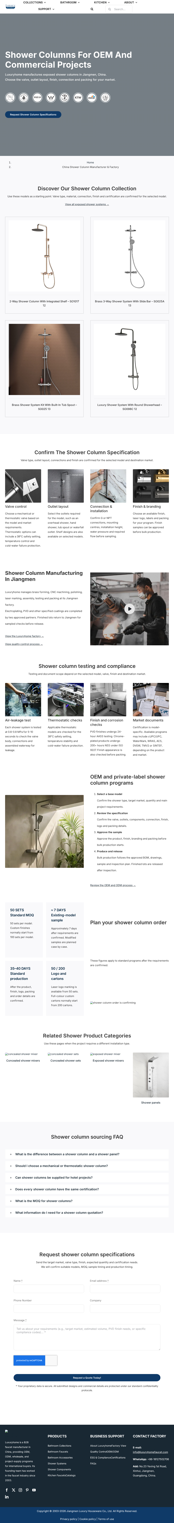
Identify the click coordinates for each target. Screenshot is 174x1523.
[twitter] (13, 1490)
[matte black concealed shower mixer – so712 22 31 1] (21, 1054)
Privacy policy (68, 1519)
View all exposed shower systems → (87, 204)
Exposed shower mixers (108, 1060)
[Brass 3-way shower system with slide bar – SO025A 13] (129, 222)
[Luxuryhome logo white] (12, 1431)
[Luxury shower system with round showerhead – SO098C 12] (129, 326)
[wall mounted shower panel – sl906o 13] (151, 1053)
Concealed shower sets (65, 1060)
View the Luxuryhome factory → (24, 636)
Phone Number (23, 1300)
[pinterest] (27, 1490)
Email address (99, 1280)
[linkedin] (6, 1497)
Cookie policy (88, 1519)
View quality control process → (24, 644)
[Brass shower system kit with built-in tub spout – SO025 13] (44, 326)
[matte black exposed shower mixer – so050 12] (105, 1054)
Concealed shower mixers (23, 1060)
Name (18, 1280)
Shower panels (150, 1102)
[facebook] (6, 1490)
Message (20, 1320)
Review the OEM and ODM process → (113, 885)
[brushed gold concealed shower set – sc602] (63, 1054)
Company (95, 1300)
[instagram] (20, 1490)
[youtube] (34, 1490)
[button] (92, 9)
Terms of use (106, 1519)
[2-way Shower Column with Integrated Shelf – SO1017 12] (44, 222)
